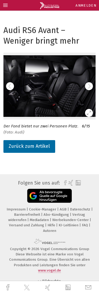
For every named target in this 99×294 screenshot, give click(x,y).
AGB (64, 209)
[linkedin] (69, 287)
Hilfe (52, 225)
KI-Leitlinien (69, 225)
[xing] (48, 287)
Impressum (17, 209)
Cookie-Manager (43, 209)
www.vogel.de (49, 270)
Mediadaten (40, 220)
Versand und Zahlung (27, 225)
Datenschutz (80, 209)
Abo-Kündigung (57, 214)
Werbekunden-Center (71, 220)
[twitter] (27, 287)
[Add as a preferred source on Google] (49, 196)
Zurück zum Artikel (29, 146)
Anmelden (86, 5)
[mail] (89, 287)
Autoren (49, 230)
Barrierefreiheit (27, 214)
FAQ (85, 225)
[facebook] (8, 287)
